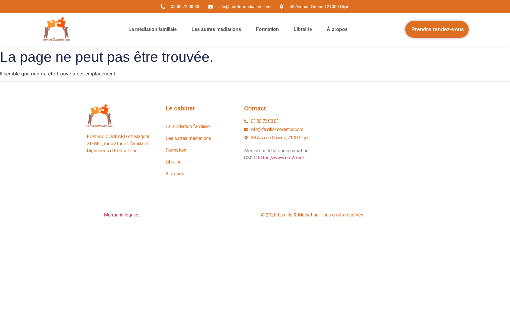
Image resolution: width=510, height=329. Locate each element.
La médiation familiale (152, 29)
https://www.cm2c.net (281, 158)
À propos (337, 29)
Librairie (303, 29)
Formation (267, 29)
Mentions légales (122, 215)
